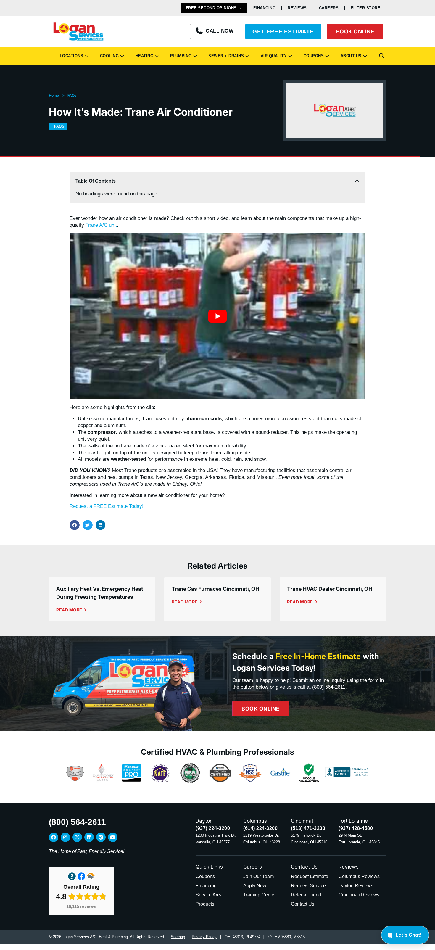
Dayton (204, 821)
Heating (143, 56)
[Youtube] (112, 837)
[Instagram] (65, 837)
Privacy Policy (204, 937)
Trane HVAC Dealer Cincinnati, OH (329, 589)
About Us (350, 56)
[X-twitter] (77, 837)
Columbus (255, 821)
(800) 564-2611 (328, 687)
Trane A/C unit (101, 225)
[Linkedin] (89, 837)
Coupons (312, 56)
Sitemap (178, 937)
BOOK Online (355, 31)
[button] (381, 55)
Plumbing (179, 56)
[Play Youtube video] (217, 316)
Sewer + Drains (225, 56)
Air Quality (272, 56)
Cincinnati (303, 821)
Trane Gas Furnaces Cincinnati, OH (215, 589)
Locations (70, 56)
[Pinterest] (101, 837)
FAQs (72, 96)
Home (54, 96)
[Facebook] (53, 837)
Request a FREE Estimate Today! (107, 506)
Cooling (108, 56)
